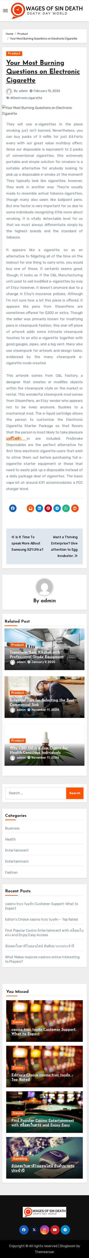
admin (23, 91)
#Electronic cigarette (26, 98)
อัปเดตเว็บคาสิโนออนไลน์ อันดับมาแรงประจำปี (39, 946)
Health (10, 839)
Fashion (11, 872)
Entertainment (17, 850)
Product (14, 53)
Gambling (20, 1158)
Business (12, 828)
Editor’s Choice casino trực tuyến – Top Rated (41, 919)
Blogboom (68, 1246)
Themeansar (44, 1252)
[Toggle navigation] (5, 10)
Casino (18, 1022)
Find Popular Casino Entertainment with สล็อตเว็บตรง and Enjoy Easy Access (42, 1125)
